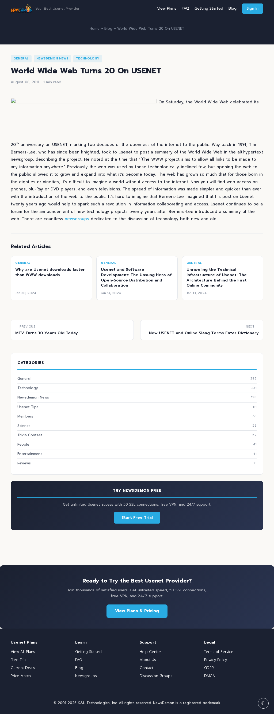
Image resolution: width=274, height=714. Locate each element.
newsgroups (77, 219)
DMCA (209, 675)
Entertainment (137, 453)
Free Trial (18, 659)
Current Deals (23, 667)
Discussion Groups (156, 675)
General (21, 58)
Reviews (137, 463)
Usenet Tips (137, 406)
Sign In (252, 8)
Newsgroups (86, 675)
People (137, 444)
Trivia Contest (137, 435)
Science (137, 425)
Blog (233, 8)
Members (137, 416)
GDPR (209, 667)
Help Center (150, 651)
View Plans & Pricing (137, 611)
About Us (148, 659)
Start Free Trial (137, 517)
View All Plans (23, 651)
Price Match (21, 675)
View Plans (166, 8)
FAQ (185, 8)
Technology (88, 58)
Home (95, 28)
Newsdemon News (52, 58)
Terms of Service (218, 651)
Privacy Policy (215, 659)
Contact (146, 667)
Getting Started (209, 8)
